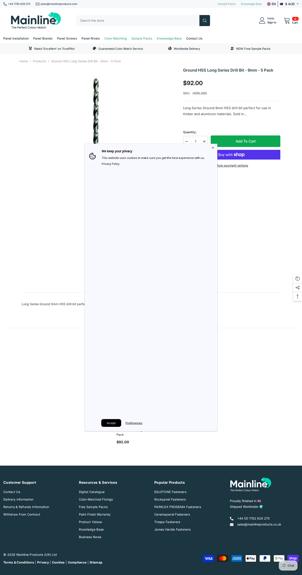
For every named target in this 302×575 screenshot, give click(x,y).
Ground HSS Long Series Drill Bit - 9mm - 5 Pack (147, 432)
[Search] (143, 20)
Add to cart (246, 141)
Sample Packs (227, 4)
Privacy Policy (111, 164)
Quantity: (190, 132)
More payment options (231, 165)
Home (23, 61)
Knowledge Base (251, 4)
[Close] (213, 148)
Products (39, 61)
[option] (96, 141)
